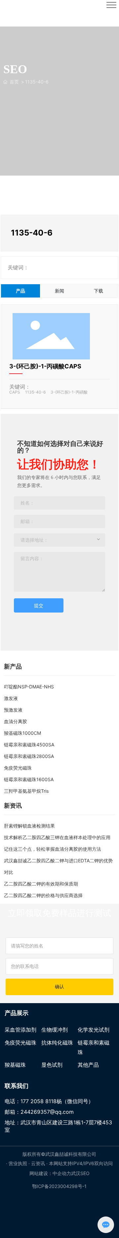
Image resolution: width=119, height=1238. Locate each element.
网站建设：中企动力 (50, 1173)
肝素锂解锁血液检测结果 (29, 826)
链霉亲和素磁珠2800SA (29, 756)
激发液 (11, 698)
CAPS (14, 392)
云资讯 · (40, 1163)
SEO (85, 1173)
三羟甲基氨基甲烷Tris (26, 791)
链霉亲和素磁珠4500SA (29, 744)
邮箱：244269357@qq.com (39, 1111)
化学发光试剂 (93, 1029)
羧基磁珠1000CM (22, 733)
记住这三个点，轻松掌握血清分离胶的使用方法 (52, 849)
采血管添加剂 (20, 1029)
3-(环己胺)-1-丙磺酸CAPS (45, 366)
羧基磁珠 (15, 1064)
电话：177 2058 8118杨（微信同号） (49, 1101)
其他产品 (88, 1064)
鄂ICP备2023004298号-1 (59, 1186)
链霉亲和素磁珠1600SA (29, 779)
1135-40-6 (35, 392)
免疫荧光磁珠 (18, 768)
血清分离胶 (15, 721)
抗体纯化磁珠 (57, 1042)
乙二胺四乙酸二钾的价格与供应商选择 (43, 895)
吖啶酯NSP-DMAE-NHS (29, 686)
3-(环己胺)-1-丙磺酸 (69, 392)
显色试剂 (51, 1064)
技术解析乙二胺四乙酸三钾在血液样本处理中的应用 (57, 837)
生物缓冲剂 (54, 1029)
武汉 (75, 1173)
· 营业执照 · (18, 1163)
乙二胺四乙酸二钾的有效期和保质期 (41, 884)
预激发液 (13, 710)
